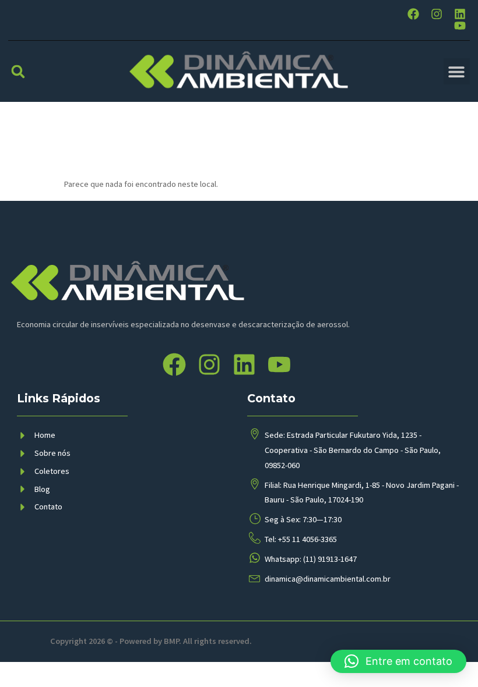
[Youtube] (460, 25)
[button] (17, 71)
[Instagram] (436, 14)
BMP (171, 641)
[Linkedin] (460, 14)
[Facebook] (413, 14)
